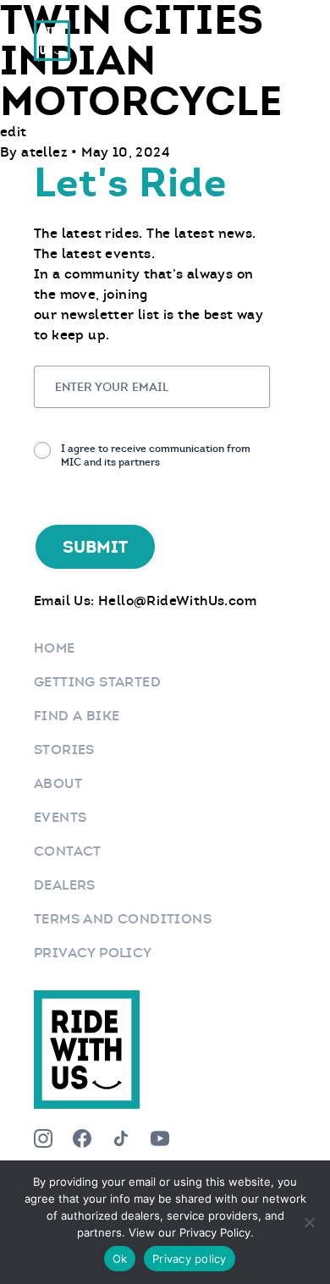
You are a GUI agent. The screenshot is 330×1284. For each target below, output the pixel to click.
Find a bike (76, 716)
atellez (46, 152)
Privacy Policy (93, 953)
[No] (308, 1222)
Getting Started (97, 682)
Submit (95, 547)
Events (60, 817)
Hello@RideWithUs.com (177, 600)
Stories (64, 749)
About (58, 783)
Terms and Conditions (123, 919)
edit (13, 132)
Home (54, 648)
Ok (120, 1258)
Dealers (65, 885)
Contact (68, 851)
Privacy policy (189, 1258)
